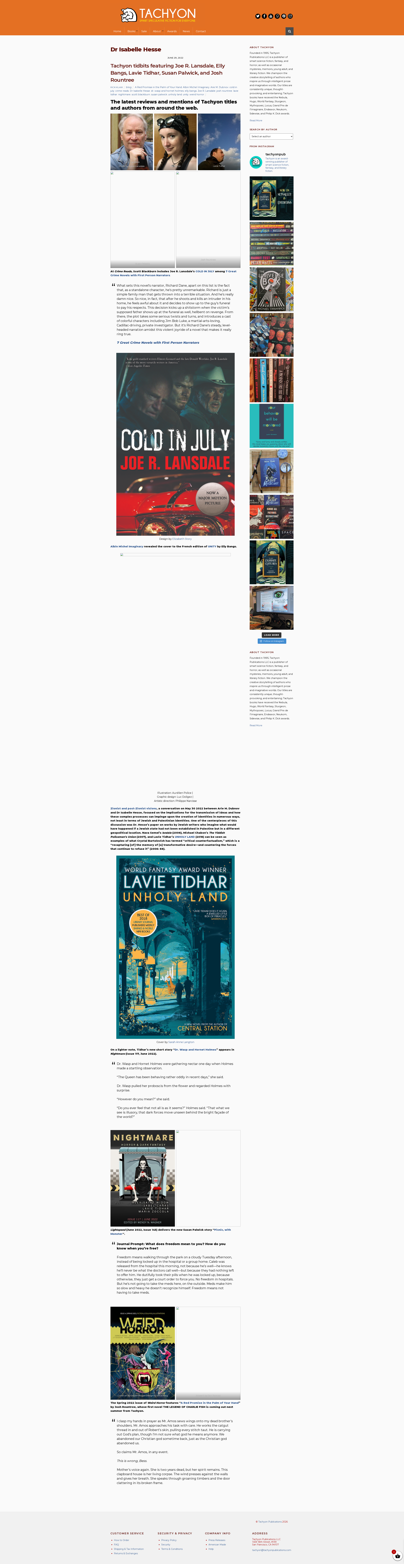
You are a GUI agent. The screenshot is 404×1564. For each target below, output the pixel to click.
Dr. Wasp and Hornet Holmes (195, 1049)
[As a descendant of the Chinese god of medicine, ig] (272, 471)
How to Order (121, 1540)
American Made (217, 1544)
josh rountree (224, 90)
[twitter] (257, 16)
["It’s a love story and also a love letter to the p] (272, 517)
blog (128, 87)
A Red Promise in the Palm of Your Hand (158, 87)
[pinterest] (283, 16)
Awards (172, 31)
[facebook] (264, 16)
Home (117, 31)
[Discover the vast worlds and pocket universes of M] (272, 289)
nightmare (124, 94)
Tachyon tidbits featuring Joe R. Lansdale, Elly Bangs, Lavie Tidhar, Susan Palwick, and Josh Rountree (167, 73)
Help (211, 1549)
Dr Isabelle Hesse (140, 90)
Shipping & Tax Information (129, 1549)
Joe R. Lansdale (206, 90)
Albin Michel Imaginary (196, 87)
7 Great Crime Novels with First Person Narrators (158, 343)
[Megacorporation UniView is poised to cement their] (272, 426)
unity (185, 94)
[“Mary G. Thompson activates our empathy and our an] (272, 335)
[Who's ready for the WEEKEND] (272, 244)
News (186, 31)
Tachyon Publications (270, 1521)
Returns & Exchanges (126, 1553)
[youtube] (270, 16)
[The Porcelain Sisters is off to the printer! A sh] (272, 608)
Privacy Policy (169, 1540)
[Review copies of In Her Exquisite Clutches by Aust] (272, 198)
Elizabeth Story (182, 538)
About (157, 31)
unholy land (175, 94)
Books (131, 31)
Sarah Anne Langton (181, 1042)
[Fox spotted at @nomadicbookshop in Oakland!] (272, 380)
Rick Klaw (116, 87)
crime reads (122, 90)
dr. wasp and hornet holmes (167, 90)
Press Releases (216, 1540)
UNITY (212, 546)
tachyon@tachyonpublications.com (271, 1550)
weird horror (197, 94)
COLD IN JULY (205, 271)
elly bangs (191, 90)
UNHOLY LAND (185, 836)
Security (165, 1544)
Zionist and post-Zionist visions (133, 808)
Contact (201, 31)
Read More (256, 120)
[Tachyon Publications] (157, 25)
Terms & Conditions (172, 1549)
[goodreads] (277, 16)
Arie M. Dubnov (219, 87)
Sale (144, 31)
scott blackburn (141, 94)
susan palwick (159, 94)
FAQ (116, 1544)
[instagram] (290, 16)
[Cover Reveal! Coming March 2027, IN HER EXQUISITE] (272, 562)
